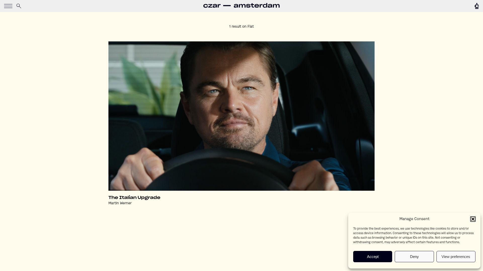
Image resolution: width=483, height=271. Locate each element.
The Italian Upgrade (134, 198)
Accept (373, 256)
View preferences (455, 256)
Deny (414, 256)
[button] (472, 219)
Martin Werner (120, 203)
